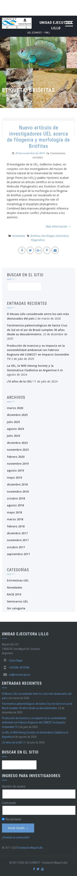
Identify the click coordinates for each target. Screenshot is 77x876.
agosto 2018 (15, 505)
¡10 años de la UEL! (19, 381)
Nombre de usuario (13, 786)
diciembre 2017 (17, 533)
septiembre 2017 (18, 554)
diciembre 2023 (17, 443)
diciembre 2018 (17, 484)
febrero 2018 (15, 526)
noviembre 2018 (18, 491)
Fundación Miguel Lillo (30, 847)
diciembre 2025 (17, 415)
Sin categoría (16, 608)
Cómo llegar (16, 660)
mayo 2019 (14, 477)
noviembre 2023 (18, 449)
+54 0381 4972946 (19, 667)
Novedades (18, 236)
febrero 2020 (15, 457)
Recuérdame (13, 819)
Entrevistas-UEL (18, 580)
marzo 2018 (15, 519)
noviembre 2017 (18, 540)
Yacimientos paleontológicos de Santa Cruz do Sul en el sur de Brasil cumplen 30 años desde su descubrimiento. (37, 329)
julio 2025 (13, 422)
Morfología (47, 236)
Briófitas (35, 236)
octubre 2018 (16, 498)
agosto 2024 (15, 429)
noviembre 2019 (18, 463)
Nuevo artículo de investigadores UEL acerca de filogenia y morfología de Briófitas (38, 137)
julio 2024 (13, 436)
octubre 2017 (16, 547)
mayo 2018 (14, 512)
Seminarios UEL (17, 601)
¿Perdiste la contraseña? (16, 837)
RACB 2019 (14, 594)
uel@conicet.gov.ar (19, 674)
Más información (56, 226)
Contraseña (9, 803)
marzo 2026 (15, 408)
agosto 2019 (15, 470)
